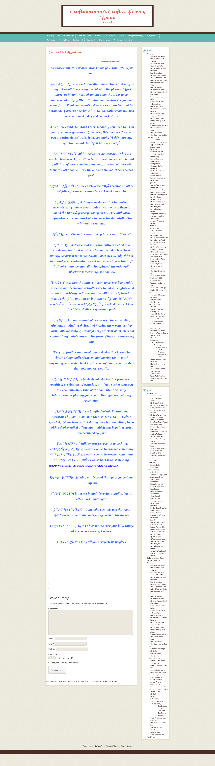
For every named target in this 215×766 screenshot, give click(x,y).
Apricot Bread (155, 147)
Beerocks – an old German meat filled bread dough (157, 486)
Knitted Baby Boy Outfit (158, 80)
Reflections (154, 340)
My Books (153, 297)
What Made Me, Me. (157, 376)
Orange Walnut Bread (158, 185)
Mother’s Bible (155, 692)
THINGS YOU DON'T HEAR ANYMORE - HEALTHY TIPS (157, 278)
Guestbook (90, 40)
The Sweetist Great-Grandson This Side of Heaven (162, 352)
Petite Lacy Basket (156, 106)
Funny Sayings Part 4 (157, 242)
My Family (51, 40)
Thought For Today (135, 36)
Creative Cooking (84, 36)
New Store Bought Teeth (159, 254)
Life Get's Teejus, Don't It (159, 333)
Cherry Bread (155, 164)
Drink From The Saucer (158, 316)
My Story (50, 36)
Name (51, 638)
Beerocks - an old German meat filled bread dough (157, 154)
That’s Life (154, 441)
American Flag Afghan (158, 56)
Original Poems (155, 300)
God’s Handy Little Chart (123, 40)
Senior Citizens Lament (158, 290)
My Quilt (153, 338)
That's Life (154, 269)
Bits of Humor (151, 226)
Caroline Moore (126, 746)
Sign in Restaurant (156, 266)
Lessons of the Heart (157, 331)
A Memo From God (156, 228)
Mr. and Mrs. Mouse (157, 90)
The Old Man (155, 302)
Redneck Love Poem (157, 259)
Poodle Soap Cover (157, 118)
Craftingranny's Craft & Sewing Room (107, 14)
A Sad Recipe (155, 140)
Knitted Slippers (155, 87)
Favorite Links (64, 40)
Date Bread (154, 168)
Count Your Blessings (157, 295)
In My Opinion (152, 36)
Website (51, 649)
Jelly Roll (153, 183)
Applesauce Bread (156, 145)
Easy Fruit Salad (155, 176)
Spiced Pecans (155, 199)
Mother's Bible (155, 335)
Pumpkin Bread (155, 197)
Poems (121, 36)
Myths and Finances (157, 252)
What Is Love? (155, 374)
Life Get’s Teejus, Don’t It (159, 689)
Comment (53, 609)
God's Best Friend (156, 319)
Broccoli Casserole (156, 159)
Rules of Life (154, 261)
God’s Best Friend (156, 675)
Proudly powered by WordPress (94, 746)
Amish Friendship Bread (158, 142)
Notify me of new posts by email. (65, 663)
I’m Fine (153, 413)
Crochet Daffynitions (157, 314)
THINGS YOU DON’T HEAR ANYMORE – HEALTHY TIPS (157, 451)
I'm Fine (153, 245)
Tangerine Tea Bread (158, 214)
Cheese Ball (154, 161)
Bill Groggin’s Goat (156, 403)
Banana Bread (155, 149)
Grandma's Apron (156, 321)
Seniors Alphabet (156, 264)
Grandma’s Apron (156, 677)
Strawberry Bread (156, 207)
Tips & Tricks (110, 36)
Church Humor (104, 40)
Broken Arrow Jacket (157, 59)
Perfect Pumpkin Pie (157, 190)
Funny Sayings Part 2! (157, 240)
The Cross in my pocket (158, 135)
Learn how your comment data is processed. (98, 681)
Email (51, 644)
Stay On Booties (156, 133)
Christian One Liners (157, 309)
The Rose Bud (155, 371)
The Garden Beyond (157, 369)
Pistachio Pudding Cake (158, 195)
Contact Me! (78, 40)
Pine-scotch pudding (157, 192)
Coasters (153, 61)
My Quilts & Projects (66, 36)
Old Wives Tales (156, 257)
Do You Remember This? (159, 238)
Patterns (98, 36)
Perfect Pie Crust (156, 187)
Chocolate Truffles (156, 166)
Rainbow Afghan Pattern (159, 125)
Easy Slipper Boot (156, 73)
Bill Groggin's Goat (156, 235)
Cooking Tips (154, 312)
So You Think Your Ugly (158, 288)
